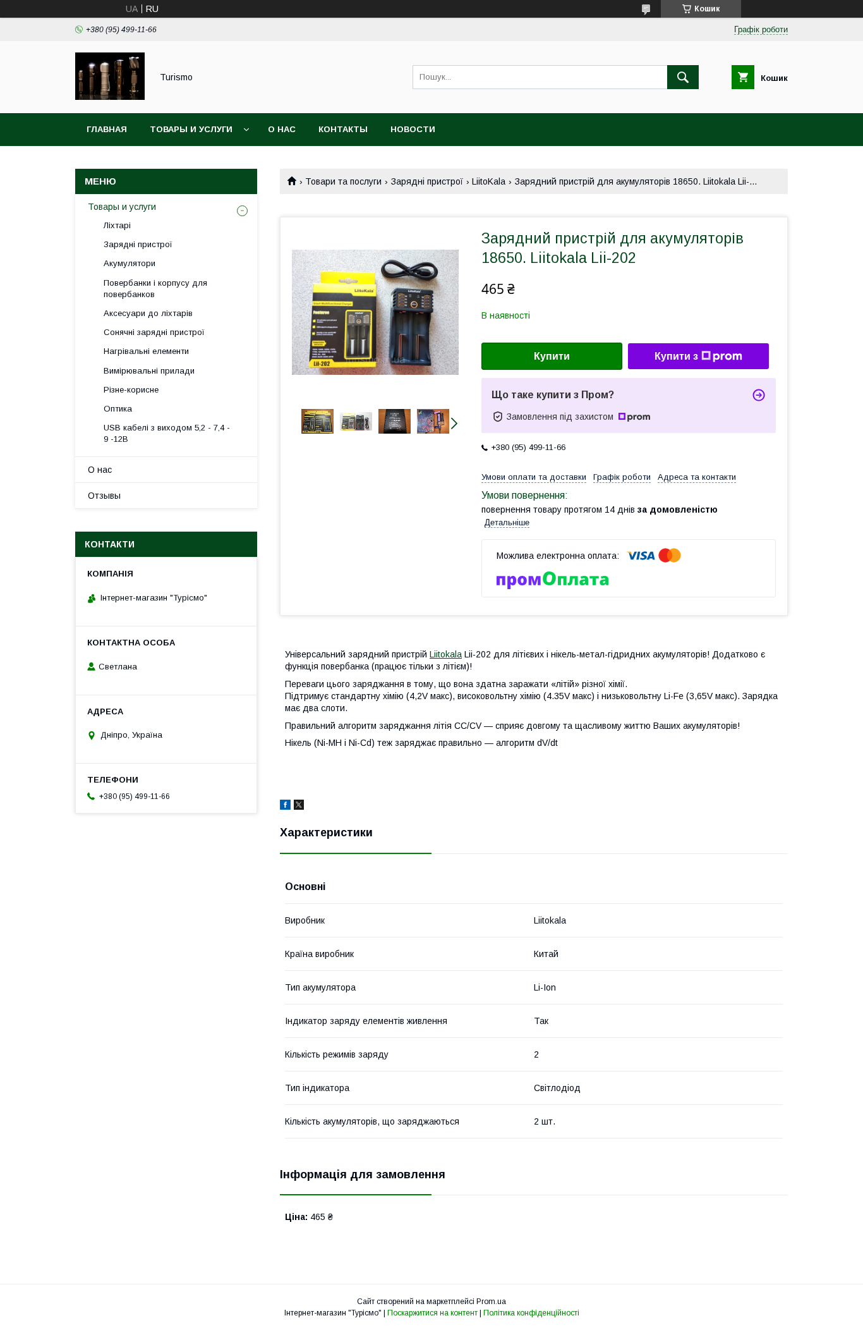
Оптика (118, 408)
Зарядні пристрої (427, 181)
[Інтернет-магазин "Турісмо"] (110, 97)
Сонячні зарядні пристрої (154, 332)
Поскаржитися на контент (432, 1313)
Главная (107, 129)
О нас (282, 129)
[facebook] (285, 807)
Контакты (343, 129)
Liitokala (446, 654)
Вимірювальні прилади (149, 370)
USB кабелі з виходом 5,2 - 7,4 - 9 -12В (167, 433)
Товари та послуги (343, 181)
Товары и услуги (191, 129)
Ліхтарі (117, 225)
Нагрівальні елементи (146, 351)
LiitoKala (488, 181)
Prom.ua (491, 1301)
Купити (552, 356)
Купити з (676, 356)
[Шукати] (683, 77)
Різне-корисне (131, 389)
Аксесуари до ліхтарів (148, 313)
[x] (299, 807)
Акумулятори (129, 263)
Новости (412, 129)
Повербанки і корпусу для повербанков (155, 288)
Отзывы (104, 496)
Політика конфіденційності (531, 1313)
